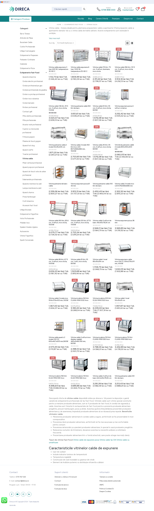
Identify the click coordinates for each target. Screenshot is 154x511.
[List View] (132, 43)
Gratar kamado (28, 103)
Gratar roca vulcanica (30, 99)
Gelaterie (23, 64)
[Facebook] (11, 494)
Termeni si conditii (106, 477)
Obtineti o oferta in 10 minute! (66, 477)
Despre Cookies (105, 491)
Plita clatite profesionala (31, 116)
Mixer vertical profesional (32, 163)
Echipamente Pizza (27, 68)
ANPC (101, 485)
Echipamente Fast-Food (29, 73)
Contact (58, 481)
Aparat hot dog (28, 145)
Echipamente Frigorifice (29, 214)
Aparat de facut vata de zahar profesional (34, 173)
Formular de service (61, 485)
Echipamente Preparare (29, 55)
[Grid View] (127, 43)
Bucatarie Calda (26, 42)
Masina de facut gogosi (31, 141)
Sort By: (52, 43)
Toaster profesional (29, 154)
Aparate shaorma (29, 77)
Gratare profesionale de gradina (34, 90)
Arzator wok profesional (31, 125)
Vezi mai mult (54, 38)
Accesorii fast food (29, 205)
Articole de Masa (26, 38)
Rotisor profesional (29, 107)
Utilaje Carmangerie (27, 51)
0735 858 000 (108, 10)
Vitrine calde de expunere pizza (86, 440)
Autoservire (24, 231)
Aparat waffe (27, 150)
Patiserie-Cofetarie (27, 60)
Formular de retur (61, 489)
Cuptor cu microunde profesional (30, 131)
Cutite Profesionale (27, 47)
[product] (59, 55)
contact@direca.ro (22, 481)
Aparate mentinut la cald (31, 184)
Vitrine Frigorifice (26, 236)
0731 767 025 (21, 477)
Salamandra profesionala (31, 179)
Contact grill (27, 112)
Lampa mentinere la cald (31, 188)
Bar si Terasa (25, 34)
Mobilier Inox (24, 223)
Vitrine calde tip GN (108, 440)
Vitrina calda (27, 158)
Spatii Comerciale (26, 240)
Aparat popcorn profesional (33, 167)
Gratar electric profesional (32, 81)
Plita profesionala (29, 120)
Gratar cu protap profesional (33, 94)
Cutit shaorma (28, 201)
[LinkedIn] (29, 494)
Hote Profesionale (27, 218)
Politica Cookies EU (106, 489)
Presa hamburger (28, 197)
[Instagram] (23, 494)
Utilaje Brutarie (25, 210)
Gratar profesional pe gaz (32, 86)
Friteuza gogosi (28, 137)
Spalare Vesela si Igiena (28, 227)
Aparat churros (28, 192)
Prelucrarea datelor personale (110, 481)
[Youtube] (17, 494)
